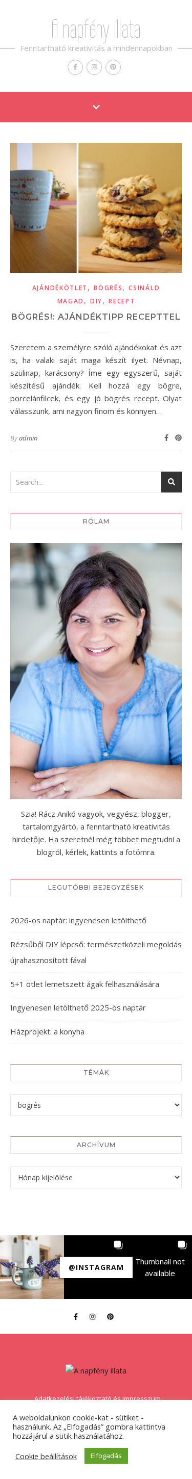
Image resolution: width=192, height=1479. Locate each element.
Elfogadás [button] (106, 1455)
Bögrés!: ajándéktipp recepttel (96, 317)
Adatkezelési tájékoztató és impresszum (97, 1398)
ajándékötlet (60, 287)
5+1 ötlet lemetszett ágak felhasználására (84, 984)
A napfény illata (96, 29)
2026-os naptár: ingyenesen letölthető (78, 920)
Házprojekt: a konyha (47, 1031)
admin (28, 438)
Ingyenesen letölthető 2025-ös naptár (78, 1007)
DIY (96, 301)
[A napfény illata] (96, 1370)
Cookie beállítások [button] (46, 1456)
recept (122, 301)
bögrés (108, 287)
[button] (32, 1267)
